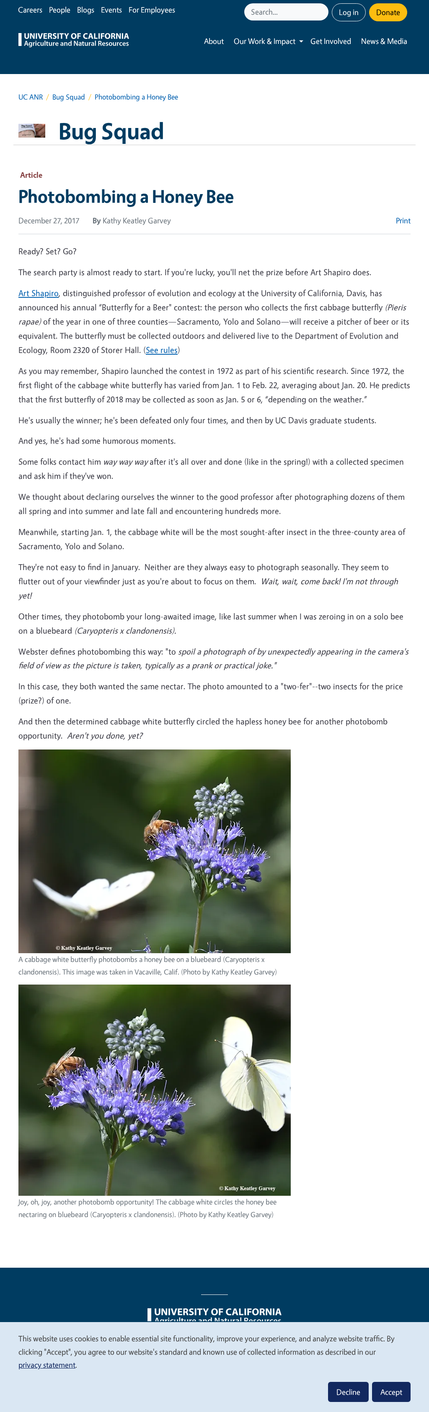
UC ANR (30, 96)
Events (111, 10)
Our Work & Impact (264, 41)
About (214, 41)
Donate (388, 12)
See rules (162, 350)
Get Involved (330, 41)
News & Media (384, 41)
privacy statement (46, 1365)
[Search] (323, 11)
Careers (30, 10)
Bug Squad (68, 96)
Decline (348, 1392)
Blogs (85, 10)
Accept (391, 1392)
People (59, 10)
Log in (349, 12)
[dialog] (214, 1366)
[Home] (73, 41)
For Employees (152, 10)
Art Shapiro (38, 293)
